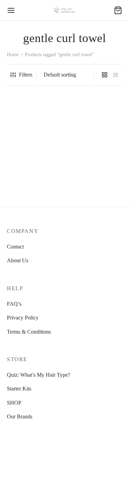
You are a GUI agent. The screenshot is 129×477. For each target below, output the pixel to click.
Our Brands (19, 416)
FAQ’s (14, 304)
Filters (25, 75)
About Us (17, 260)
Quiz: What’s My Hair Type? (38, 375)
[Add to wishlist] (60, 173)
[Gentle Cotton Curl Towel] (34, 137)
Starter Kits (19, 389)
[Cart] (118, 10)
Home (13, 54)
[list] (115, 75)
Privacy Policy (23, 318)
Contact (15, 247)
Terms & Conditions (29, 332)
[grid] (104, 75)
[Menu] (11, 10)
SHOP (14, 403)
